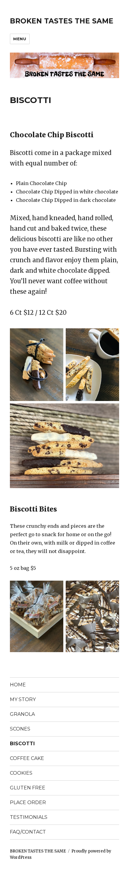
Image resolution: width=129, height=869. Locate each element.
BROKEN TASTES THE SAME (61, 21)
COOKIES (21, 773)
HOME (18, 685)
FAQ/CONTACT (28, 832)
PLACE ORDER (28, 802)
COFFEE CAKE (27, 758)
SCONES (20, 729)
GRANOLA (22, 714)
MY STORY (23, 699)
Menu (19, 38)
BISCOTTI (22, 743)
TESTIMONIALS (28, 817)
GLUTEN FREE (27, 788)
